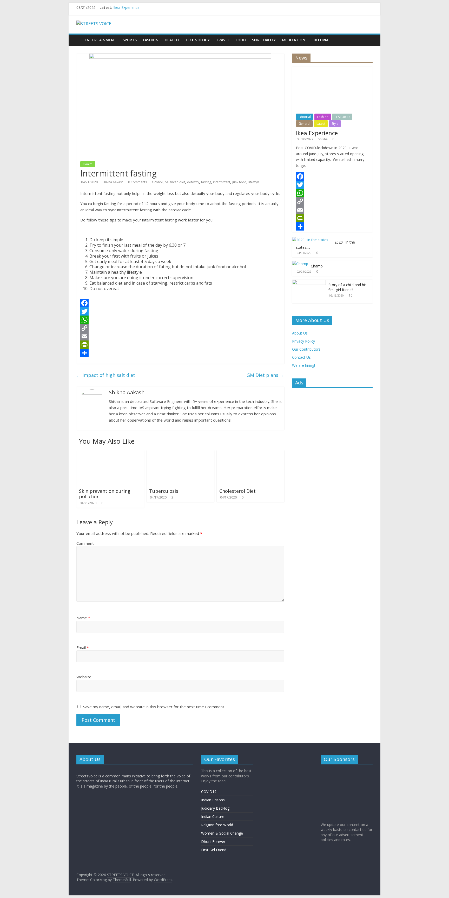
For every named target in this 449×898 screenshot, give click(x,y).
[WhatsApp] (180, 320)
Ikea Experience (126, 7)
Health (172, 39)
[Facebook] (180, 303)
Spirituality (264, 39)
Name (83, 617)
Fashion (151, 39)
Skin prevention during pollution (104, 494)
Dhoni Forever (213, 841)
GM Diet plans (265, 375)
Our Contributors (306, 349)
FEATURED (342, 117)
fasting (206, 182)
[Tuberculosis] (180, 453)
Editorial (321, 39)
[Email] (180, 336)
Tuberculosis (163, 491)
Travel (222, 39)
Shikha (323, 139)
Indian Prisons (213, 799)
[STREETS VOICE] (79, 36)
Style (335, 123)
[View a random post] (369, 37)
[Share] (180, 353)
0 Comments (137, 182)
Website (83, 676)
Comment (85, 543)
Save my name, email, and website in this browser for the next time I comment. (154, 706)
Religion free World (217, 824)
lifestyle (254, 182)
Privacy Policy (303, 341)
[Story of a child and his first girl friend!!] (309, 282)
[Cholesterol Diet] (250, 453)
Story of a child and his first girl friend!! (347, 287)
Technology (197, 39)
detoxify (193, 182)
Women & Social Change (222, 833)
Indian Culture (212, 816)
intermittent (221, 182)
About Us (300, 333)
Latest (320, 123)
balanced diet (175, 182)
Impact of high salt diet (105, 375)
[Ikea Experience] (332, 69)
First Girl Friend (213, 849)
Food (241, 39)
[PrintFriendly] (180, 344)
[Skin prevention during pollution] (110, 453)
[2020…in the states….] (312, 239)
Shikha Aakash (113, 182)
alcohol (157, 182)
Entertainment (100, 39)
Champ (317, 266)
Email (82, 647)
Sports (130, 39)
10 (350, 295)
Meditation (293, 39)
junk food (239, 182)
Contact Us (301, 357)
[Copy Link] (180, 328)
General (304, 123)
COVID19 (208, 791)
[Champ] (300, 263)
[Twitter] (180, 311)
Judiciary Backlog (215, 808)
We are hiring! (303, 365)
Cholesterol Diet (237, 491)
